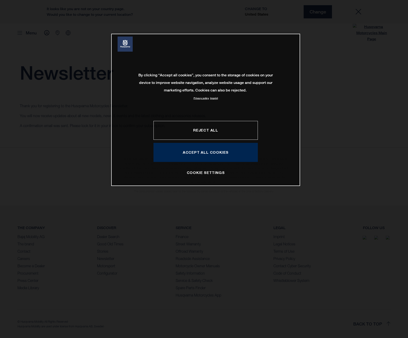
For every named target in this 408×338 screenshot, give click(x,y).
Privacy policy (201, 98)
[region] (205, 110)
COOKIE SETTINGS (206, 172)
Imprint (214, 98)
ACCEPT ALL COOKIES (206, 152)
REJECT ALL (205, 130)
